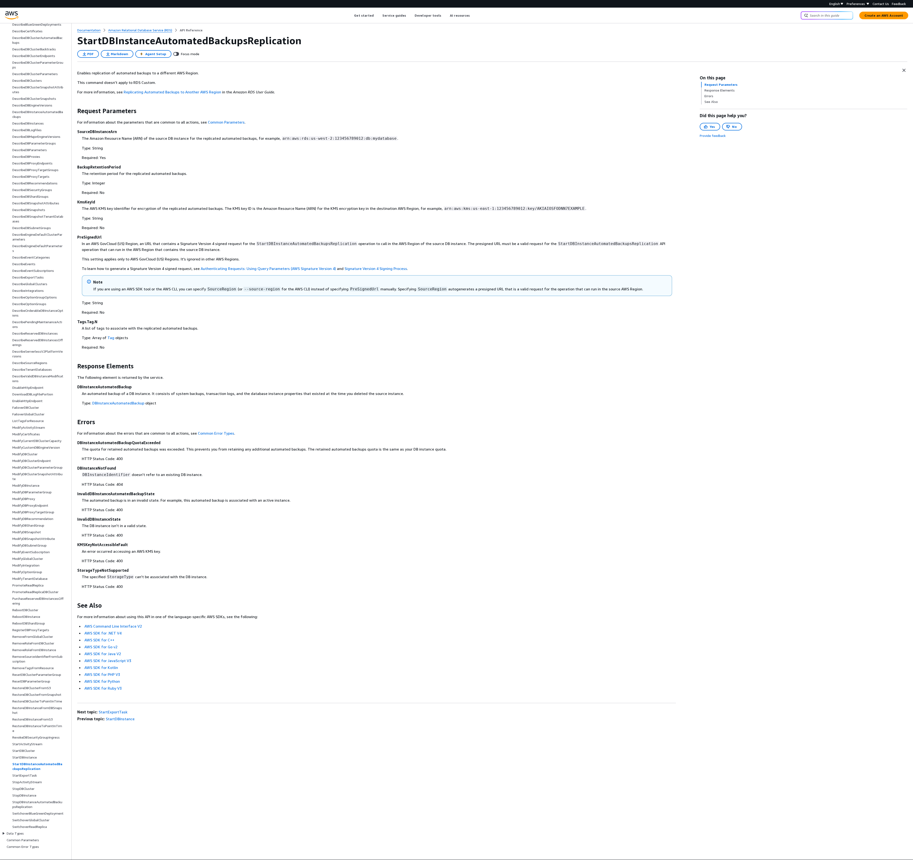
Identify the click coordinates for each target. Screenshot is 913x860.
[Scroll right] (473, 15)
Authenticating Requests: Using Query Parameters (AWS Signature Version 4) (268, 268)
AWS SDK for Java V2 (102, 653)
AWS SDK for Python (102, 681)
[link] (191, 30)
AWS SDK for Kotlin (101, 667)
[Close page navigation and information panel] (904, 70)
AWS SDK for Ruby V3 (103, 688)
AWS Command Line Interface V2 (113, 626)
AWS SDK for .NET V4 (102, 633)
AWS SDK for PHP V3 (102, 674)
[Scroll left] (351, 15)
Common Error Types (216, 433)
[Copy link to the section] (73, 111)
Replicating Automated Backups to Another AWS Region (172, 92)
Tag (110, 337)
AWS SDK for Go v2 (100, 646)
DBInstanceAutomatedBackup (118, 403)
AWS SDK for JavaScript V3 (107, 660)
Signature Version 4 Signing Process (376, 268)
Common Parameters (226, 122)
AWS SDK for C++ (99, 640)
